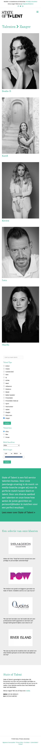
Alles (7, 431)
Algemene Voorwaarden (9, 742)
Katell (5, 156)
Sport (7, 404)
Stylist (7, 409)
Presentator (9, 398)
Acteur (8, 366)
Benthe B (6, 91)
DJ (6, 377)
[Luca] (20, 252)
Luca (4, 280)
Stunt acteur (9, 406)
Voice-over (9, 415)
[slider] (4, 457)
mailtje (28, 691)
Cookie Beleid (34, 742)
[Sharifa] (20, 314)
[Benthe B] (20, 61)
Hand (7, 383)
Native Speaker (10, 395)
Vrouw (7, 437)
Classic (8, 369)
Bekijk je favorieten (32, 1)
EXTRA (7, 380)
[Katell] (20, 125)
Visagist (8, 412)
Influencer (9, 386)
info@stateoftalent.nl (27, 4)
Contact (20, 744)
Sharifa (5, 345)
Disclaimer (27, 742)
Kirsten (5, 221)
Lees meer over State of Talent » (18, 512)
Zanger (8, 418)
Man (7, 434)
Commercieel (10, 372)
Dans (7, 374)
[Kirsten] (20, 190)
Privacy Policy (19, 742)
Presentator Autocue (12, 401)
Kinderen (8, 389)
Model (7, 392)
